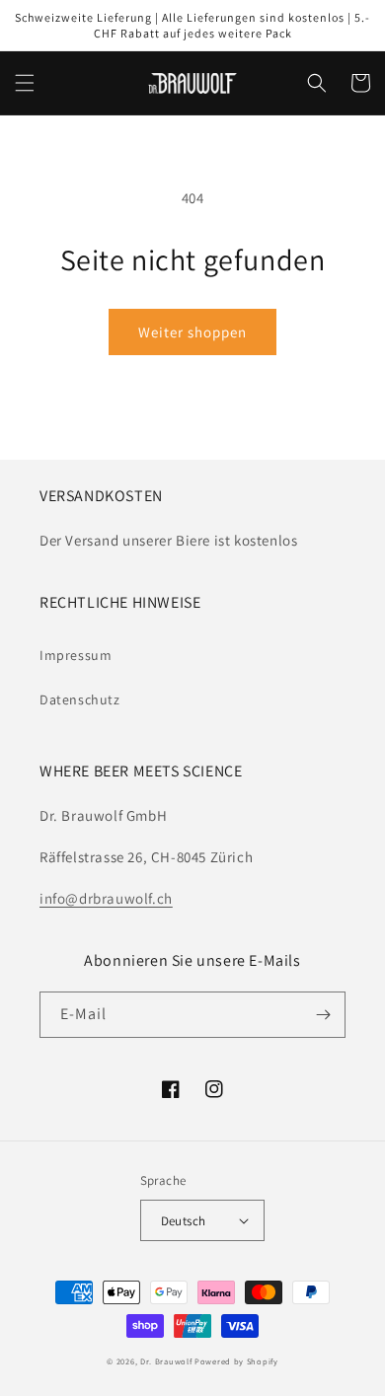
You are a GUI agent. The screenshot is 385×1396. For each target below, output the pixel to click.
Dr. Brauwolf (166, 1361)
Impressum (75, 655)
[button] (24, 83)
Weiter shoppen (192, 332)
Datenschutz (79, 699)
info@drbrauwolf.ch (106, 898)
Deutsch (183, 1220)
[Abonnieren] (323, 1015)
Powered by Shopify (236, 1361)
